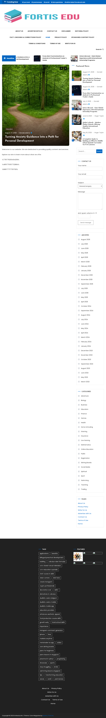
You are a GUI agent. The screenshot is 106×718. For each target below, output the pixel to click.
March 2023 (85, 382)
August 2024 (85, 315)
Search (99, 49)
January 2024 (86, 346)
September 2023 (87, 364)
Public (83, 454)
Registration (85, 458)
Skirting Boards (86, 463)
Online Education (87, 449)
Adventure (85, 396)
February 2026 (86, 266)
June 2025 (84, 293)
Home (48, 37)
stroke (56, 667)
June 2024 (85, 324)
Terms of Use (55, 43)
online (59, 643)
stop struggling (45, 667)
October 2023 (86, 359)
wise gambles (58, 2)
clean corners (45, 578)
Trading (84, 489)
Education (9, 129)
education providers (47, 610)
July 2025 (84, 288)
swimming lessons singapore (50, 671)
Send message (85, 223)
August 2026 (85, 239)
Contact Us (52, 31)
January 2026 (86, 271)
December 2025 (87, 275)
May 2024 (84, 328)
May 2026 (84, 253)
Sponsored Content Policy (82, 37)
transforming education (54, 675)
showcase (43, 663)
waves (42, 679)
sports (52, 663)
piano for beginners (47, 651)
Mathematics (86, 445)
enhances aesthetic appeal (50, 614)
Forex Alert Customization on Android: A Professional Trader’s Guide (50, 58)
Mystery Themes (48, 716)
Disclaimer (66, 31)
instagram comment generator (51, 630)
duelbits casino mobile (48, 602)
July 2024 (84, 319)
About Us (19, 31)
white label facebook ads (75, 2)
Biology (83, 400)
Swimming (85, 480)
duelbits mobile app (47, 606)
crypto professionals (47, 586)
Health (83, 423)
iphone (42, 634)
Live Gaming (85, 440)
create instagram (46, 582)
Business (84, 405)
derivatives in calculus (48, 594)
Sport (83, 476)
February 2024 (86, 342)
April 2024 (84, 333)
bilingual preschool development (51, 558)
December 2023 (87, 351)
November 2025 (86, 279)
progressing (61, 659)
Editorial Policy (82, 31)
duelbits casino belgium (48, 598)
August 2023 (85, 368)
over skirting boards (47, 647)
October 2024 (86, 306)
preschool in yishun (47, 659)
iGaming (84, 431)
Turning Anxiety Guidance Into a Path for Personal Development (92, 80)
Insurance (84, 436)
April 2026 (84, 257)
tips (41, 675)
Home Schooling (87, 427)
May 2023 (84, 377)
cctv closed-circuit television (50, 566)
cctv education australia (49, 570)
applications (44, 553)
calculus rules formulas (57, 562)
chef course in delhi (47, 574)
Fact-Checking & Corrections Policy (25, 37)
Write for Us (70, 43)
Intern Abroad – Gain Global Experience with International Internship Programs (86, 58)
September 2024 (87, 311)
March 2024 (85, 337)
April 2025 (84, 302)
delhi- (56, 590)
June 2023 (84, 373)
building (42, 562)
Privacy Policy (61, 37)
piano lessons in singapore (49, 655)
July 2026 (84, 244)
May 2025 (84, 297)
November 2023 (86, 355)
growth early (44, 622)
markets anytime (46, 639)
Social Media (85, 467)
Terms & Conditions (37, 43)
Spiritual (84, 471)
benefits (55, 553)
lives (49, 634)
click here (56, 578)
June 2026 (85, 248)
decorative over (45, 590)
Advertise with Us (35, 31)
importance (44, 626)
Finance (84, 414)
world (47, 2)
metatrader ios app (47, 643)
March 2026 (85, 262)
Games (83, 418)
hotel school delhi (58, 622)
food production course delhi (50, 618)
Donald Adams (25, 133)
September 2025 (87, 284)
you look (27, 2)
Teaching (84, 485)
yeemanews (37, 2)
